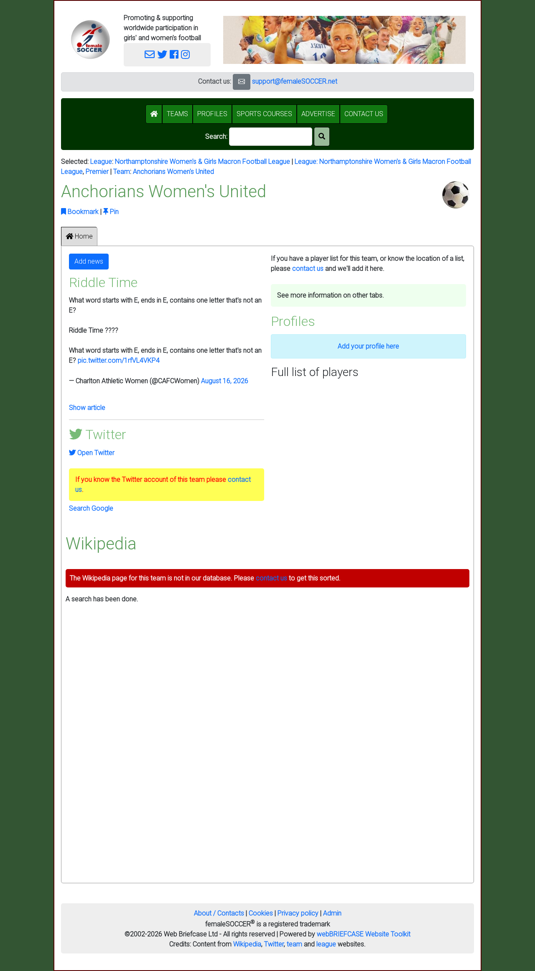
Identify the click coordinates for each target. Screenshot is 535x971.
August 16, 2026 (224, 381)
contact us (308, 268)
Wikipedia (247, 944)
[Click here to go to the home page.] (90, 39)
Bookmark (82, 212)
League (101, 161)
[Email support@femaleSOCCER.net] (150, 55)
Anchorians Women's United (173, 171)
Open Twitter (95, 453)
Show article (87, 408)
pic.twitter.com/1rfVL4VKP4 (119, 360)
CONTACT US (363, 114)
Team (121, 171)
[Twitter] (162, 55)
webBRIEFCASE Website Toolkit (363, 934)
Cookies (261, 913)
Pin (113, 212)
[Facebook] (174, 55)
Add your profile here (368, 346)
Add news (88, 261)
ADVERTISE (318, 114)
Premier (97, 171)
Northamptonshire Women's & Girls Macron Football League (202, 161)
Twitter (274, 944)
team (294, 944)
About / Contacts (219, 913)
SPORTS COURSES (264, 114)
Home (83, 236)
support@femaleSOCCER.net (294, 81)
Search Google (91, 508)
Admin (332, 913)
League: (307, 161)
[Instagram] (185, 55)
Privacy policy (298, 913)
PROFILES (212, 114)
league (326, 944)
